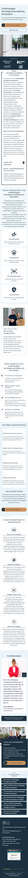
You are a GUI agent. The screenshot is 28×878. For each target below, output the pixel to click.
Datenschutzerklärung (10, 873)
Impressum (19, 873)
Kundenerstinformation (14, 875)
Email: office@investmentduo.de (11, 839)
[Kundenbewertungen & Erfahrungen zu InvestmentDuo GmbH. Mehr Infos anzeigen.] (14, 854)
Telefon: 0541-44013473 (9, 841)
